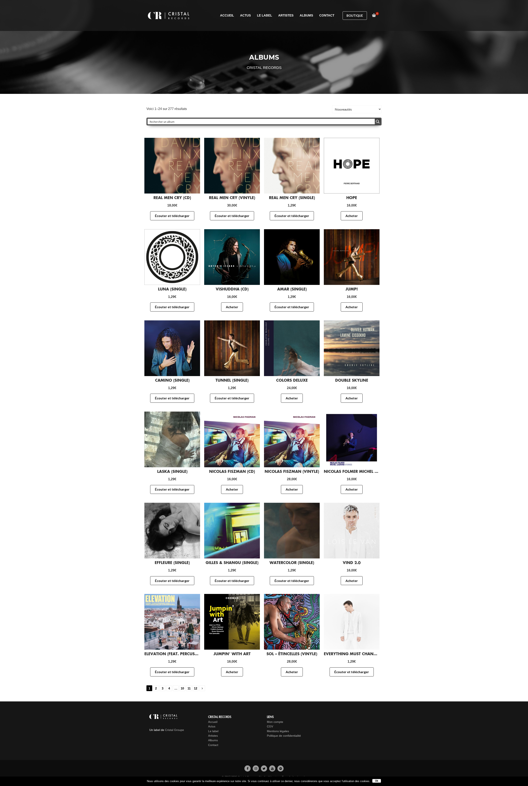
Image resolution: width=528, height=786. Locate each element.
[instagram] (256, 768)
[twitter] (264, 768)
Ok (376, 780)
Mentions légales (278, 731)
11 (189, 688)
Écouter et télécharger (172, 216)
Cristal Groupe (174, 730)
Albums (213, 740)
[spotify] (280, 768)
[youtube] (272, 768)
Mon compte (275, 721)
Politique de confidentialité (284, 735)
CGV (270, 726)
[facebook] (247, 768)
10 (182, 688)
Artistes (213, 735)
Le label (213, 731)
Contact (213, 745)
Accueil (212, 721)
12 (195, 688)
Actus (211, 726)
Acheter (351, 216)
